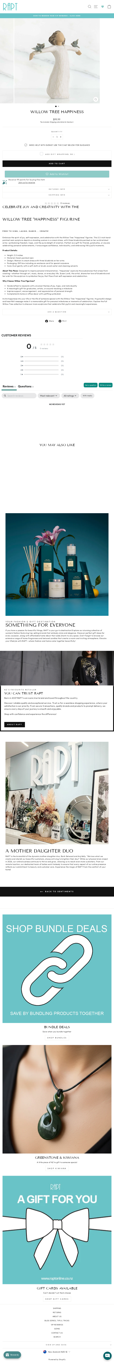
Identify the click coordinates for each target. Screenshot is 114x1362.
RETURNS (57, 1312)
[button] (42, 356)
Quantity (57, 132)
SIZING (57, 1329)
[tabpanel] (57, 414)
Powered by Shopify (57, 1359)
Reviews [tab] (9, 386)
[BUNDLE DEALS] (57, 968)
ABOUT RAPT (14, 724)
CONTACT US (57, 1333)
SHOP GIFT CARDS (57, 1299)
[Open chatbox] (107, 1356)
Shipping (53, 122)
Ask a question (57, 312)
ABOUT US (57, 1316)
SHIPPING (57, 1308)
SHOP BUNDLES (57, 1038)
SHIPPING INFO (57, 195)
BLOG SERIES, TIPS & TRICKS (57, 1320)
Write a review (105, 385)
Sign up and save (56, 1345)
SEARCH (57, 1337)
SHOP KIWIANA (57, 1168)
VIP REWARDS (57, 1325)
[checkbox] (87, 395)
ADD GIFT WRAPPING (60, 154)
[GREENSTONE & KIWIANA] (57, 1099)
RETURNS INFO (57, 189)
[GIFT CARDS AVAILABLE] (57, 1230)
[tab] (26, 386)
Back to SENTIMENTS (59, 891)
